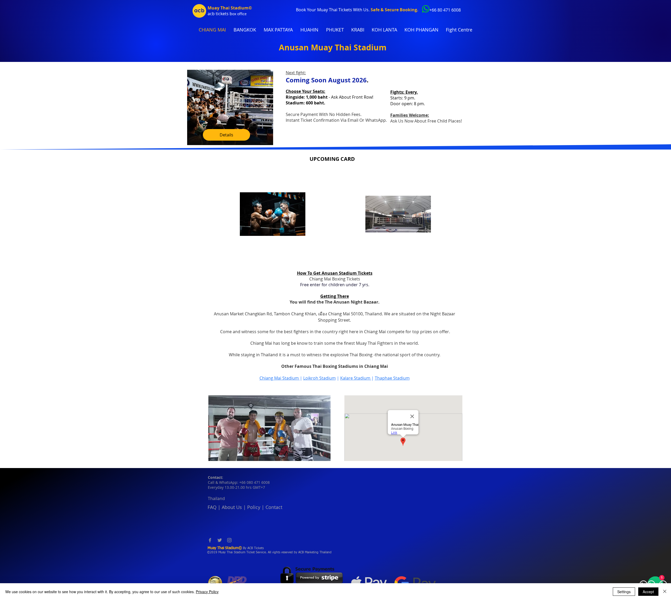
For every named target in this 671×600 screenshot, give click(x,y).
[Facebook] (210, 540)
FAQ (212, 507)
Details (226, 135)
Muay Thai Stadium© (230, 8)
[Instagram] (229, 540)
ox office (239, 13)
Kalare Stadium (355, 378)
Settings (624, 591)
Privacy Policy (207, 591)
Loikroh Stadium (319, 378)
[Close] (665, 591)
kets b (226, 14)
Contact (274, 507)
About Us (232, 507)
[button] (269, 428)
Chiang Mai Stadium (279, 378)
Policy (253, 507)
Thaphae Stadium (392, 378)
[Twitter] (220, 540)
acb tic (214, 14)
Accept (648, 591)
